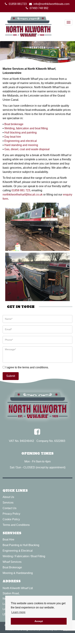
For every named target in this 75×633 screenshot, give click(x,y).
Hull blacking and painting (20, 132)
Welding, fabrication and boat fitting (26, 128)
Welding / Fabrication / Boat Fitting (24, 556)
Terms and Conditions (16, 524)
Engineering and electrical (20, 140)
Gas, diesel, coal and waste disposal (27, 149)
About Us (8, 497)
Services (8, 502)
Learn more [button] (18, 612)
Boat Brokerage (12, 567)
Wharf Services (12, 561)
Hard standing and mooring (21, 145)
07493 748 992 (39, 8)
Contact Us (9, 508)
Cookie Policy (11, 519)
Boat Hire (8, 539)
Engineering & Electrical (18, 550)
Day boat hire (12, 136)
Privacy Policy (11, 513)
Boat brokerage (13, 124)
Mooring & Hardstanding (18, 572)
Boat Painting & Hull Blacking (21, 545)
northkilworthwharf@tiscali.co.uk (23, 194)
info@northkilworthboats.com (51, 3)
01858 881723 (18, 3)
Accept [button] (39, 621)
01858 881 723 (21, 190)
